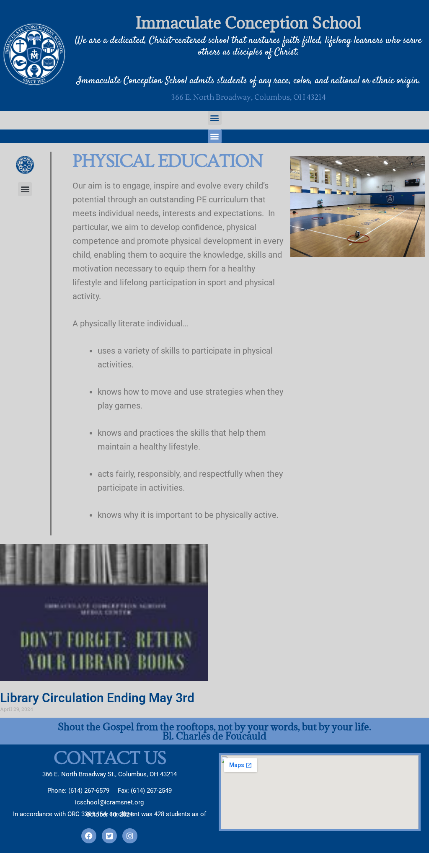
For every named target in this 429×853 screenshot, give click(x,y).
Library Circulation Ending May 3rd (97, 697)
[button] (215, 118)
